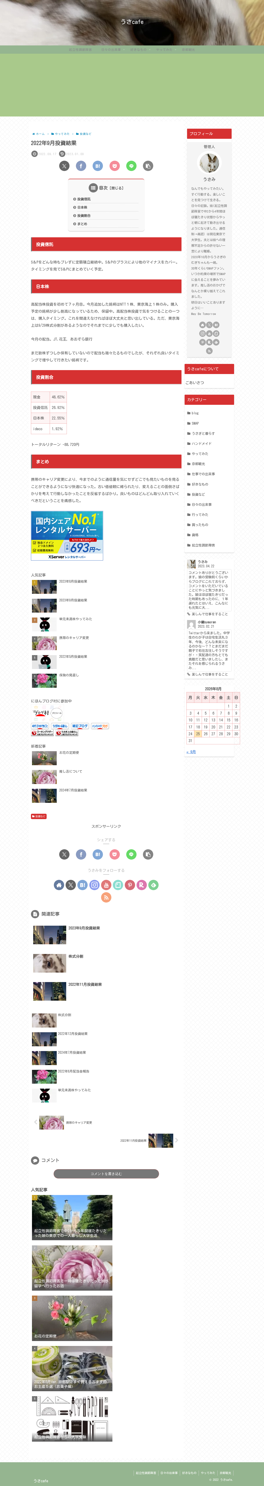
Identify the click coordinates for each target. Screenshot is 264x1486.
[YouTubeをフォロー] (106, 885)
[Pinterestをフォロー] (130, 885)
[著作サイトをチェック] (59, 885)
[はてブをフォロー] (82, 885)
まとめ (82, 224)
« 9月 (191, 752)
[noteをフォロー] (118, 885)
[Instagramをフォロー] (94, 885)
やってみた (208, 1473)
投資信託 (84, 199)
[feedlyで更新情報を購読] (153, 885)
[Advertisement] (132, 87)
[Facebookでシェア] (81, 166)
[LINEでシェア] (131, 166)
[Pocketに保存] (115, 166)
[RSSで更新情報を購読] (106, 897)
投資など (40, 816)
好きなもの (189, 1473)
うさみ (209, 179)
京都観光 (225, 1473)
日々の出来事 (169, 1473)
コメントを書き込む (106, 1174)
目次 (103, 188)
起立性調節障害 (146, 1473)
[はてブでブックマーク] (98, 166)
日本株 (82, 207)
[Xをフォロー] (71, 885)
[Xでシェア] (64, 166)
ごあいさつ (194, 383)
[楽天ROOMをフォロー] (142, 885)
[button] (148, 166)
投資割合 (84, 215)
